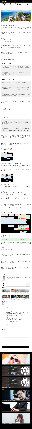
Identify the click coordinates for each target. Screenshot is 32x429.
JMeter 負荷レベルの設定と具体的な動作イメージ (8, 423)
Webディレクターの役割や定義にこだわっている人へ (6, 293)
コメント (3, 338)
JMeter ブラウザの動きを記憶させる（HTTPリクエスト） (9, 400)
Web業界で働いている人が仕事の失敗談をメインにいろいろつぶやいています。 (15, 1)
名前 (3, 331)
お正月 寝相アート (4, 364)
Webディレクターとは (11, 44)
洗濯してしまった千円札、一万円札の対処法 (6, 299)
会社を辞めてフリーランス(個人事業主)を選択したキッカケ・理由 (24, 293)
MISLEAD (4, 1)
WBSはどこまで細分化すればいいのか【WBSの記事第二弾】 (24, 299)
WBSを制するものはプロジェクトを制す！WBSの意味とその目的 (15, 299)
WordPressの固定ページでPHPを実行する (7, 387)
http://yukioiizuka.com (9, 278)
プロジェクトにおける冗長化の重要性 (15, 293)
